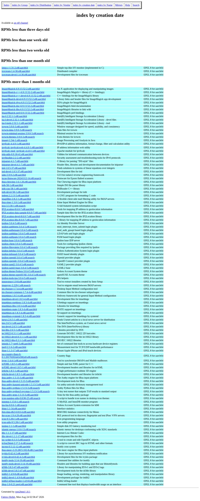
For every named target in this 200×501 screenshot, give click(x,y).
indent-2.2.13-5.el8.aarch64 (15, 195)
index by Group (20, 5)
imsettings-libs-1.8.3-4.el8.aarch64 (19, 306)
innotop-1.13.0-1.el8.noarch (15, 401)
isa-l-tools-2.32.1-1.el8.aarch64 (17, 123)
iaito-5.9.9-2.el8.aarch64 (14, 175)
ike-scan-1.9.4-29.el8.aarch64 (16, 415)
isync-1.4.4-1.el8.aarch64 (14, 360)
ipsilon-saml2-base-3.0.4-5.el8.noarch (20, 268)
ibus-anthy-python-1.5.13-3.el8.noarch (21, 388)
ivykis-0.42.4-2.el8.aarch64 (15, 453)
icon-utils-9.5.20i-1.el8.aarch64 (17, 422)
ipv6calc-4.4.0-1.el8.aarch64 (16, 143)
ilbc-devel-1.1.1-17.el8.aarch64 (17, 436)
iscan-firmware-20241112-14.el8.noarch (21, 178)
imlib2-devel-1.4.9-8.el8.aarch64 (18, 477)
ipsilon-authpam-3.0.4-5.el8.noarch (19, 237)
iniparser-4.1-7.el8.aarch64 (15, 161)
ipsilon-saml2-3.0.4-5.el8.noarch (18, 264)
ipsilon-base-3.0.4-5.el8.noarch (17, 240)
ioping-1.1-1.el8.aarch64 (14, 426)
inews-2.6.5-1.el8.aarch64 (14, 319)
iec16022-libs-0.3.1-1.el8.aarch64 (18, 340)
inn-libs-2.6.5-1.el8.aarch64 (15, 330)
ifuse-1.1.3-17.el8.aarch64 (15, 350)
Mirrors (118, 5)
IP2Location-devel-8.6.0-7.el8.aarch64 (21, 216)
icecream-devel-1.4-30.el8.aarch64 (19, 74)
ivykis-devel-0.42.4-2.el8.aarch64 (18, 457)
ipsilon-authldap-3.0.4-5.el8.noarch (19, 233)
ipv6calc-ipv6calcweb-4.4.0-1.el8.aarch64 (22, 147)
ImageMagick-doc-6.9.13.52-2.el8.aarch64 (23, 106)
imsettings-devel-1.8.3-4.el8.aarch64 (20, 299)
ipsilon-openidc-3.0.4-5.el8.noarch (19, 261)
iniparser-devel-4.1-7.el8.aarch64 (18, 164)
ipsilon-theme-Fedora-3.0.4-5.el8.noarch (21, 271)
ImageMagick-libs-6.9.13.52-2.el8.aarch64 (23, 109)
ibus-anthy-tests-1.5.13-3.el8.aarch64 (20, 395)
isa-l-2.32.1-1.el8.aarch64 (14, 116)
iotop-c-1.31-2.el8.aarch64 (15, 67)
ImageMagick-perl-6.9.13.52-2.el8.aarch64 (23, 113)
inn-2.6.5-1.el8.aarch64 (13, 323)
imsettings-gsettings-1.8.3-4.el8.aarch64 (21, 302)
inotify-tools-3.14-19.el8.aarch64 (18, 460)
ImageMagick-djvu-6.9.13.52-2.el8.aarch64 (23, 102)
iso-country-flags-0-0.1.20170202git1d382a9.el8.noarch (20, 355)
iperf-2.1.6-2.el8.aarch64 (14, 347)
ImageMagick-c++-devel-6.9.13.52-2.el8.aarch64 (26, 95)
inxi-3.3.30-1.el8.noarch (13, 205)
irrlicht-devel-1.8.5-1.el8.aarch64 (18, 374)
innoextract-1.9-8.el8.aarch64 (16, 281)
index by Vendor (62, 5)
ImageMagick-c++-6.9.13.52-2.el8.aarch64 (23, 92)
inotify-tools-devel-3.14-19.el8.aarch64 (21, 463)
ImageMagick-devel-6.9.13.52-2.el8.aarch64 (24, 99)
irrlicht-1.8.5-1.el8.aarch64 (15, 371)
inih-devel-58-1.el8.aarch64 (15, 192)
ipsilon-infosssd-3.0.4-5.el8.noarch (19, 254)
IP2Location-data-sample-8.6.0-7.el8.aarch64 (24, 212)
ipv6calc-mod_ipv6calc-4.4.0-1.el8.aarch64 (23, 151)
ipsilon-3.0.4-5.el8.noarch (14, 223)
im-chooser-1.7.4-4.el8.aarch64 (17, 288)
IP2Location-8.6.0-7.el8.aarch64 (18, 209)
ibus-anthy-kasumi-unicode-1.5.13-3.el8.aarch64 (26, 384)
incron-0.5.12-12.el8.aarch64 (16, 446)
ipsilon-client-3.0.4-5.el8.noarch (17, 244)
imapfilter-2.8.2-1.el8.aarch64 (16, 199)
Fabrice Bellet (8, 497)
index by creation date (84, 5)
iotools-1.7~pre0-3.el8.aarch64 (17, 343)
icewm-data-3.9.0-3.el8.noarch (17, 130)
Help (127, 5)
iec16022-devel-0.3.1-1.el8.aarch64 (19, 337)
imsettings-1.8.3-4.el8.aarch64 (16, 295)
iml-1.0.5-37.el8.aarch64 (14, 168)
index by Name (104, 5)
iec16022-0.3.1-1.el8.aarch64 (16, 333)
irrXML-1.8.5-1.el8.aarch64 (15, 364)
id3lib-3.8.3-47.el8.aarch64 (15, 467)
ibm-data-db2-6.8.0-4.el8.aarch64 (18, 412)
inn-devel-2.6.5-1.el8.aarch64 (16, 326)
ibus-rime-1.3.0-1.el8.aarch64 (16, 202)
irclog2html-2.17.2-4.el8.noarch (17, 443)
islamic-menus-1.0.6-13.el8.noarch (19, 429)
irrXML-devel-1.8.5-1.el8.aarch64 (18, 367)
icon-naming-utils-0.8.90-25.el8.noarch (21, 398)
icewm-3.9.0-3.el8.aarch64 (15, 126)
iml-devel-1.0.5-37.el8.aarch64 (17, 171)
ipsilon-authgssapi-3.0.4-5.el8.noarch (20, 230)
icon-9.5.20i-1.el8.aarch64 (15, 419)
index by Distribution (40, 5)
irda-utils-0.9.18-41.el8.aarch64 (17, 154)
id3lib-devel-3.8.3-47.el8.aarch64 (18, 470)
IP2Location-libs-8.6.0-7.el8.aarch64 (20, 220)
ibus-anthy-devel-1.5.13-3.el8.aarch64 (20, 381)
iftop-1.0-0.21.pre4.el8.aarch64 (17, 484)
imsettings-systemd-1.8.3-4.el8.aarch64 (21, 316)
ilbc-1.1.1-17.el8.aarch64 (14, 433)
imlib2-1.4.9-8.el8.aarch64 (15, 474)
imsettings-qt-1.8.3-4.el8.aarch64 (18, 312)
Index (6, 5)
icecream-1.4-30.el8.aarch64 (16, 71)
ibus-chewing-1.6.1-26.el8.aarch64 (19, 181)
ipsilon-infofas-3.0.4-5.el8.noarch (18, 250)
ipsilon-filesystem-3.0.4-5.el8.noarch (20, 247)
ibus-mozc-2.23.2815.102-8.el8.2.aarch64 (22, 450)
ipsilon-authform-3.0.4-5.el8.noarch (19, 226)
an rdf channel (21, 23)
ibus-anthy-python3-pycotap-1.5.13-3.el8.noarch (26, 391)
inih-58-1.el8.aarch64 (12, 185)
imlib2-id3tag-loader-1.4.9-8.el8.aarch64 (22, 481)
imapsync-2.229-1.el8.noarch (16, 285)
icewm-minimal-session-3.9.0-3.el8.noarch (23, 133)
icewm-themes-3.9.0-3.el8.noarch (18, 137)
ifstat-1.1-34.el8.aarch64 (14, 408)
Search (136, 5)
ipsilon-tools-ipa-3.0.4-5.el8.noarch (19, 278)
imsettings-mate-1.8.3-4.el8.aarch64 (19, 309)
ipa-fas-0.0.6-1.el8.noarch (14, 405)
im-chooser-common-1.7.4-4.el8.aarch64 (22, 292)
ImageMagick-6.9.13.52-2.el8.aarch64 (21, 89)
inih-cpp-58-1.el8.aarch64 (14, 188)
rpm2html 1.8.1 (22, 491)
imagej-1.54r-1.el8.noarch (14, 140)
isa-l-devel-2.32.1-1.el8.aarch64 (17, 119)
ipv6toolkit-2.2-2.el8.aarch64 (16, 157)
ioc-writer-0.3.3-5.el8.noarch (16, 439)
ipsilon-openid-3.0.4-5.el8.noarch (18, 257)
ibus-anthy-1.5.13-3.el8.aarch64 (17, 377)
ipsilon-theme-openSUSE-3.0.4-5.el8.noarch (24, 274)
